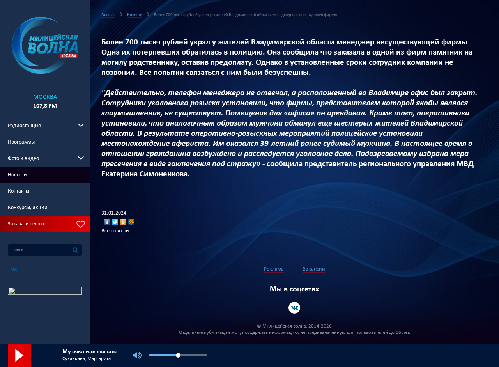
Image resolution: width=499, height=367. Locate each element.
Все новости (115, 231)
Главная (108, 15)
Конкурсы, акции (28, 208)
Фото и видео (23, 158)
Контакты (18, 191)
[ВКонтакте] (107, 222)
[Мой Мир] (131, 222)
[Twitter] (115, 222)
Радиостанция (24, 126)
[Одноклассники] (123, 222)
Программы (21, 142)
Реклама (274, 269)
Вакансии (314, 269)
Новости (17, 175)
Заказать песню (26, 224)
